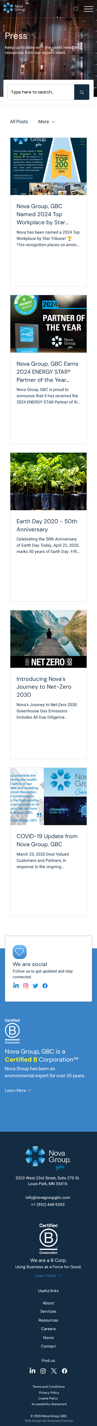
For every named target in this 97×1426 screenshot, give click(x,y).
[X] (53, 1370)
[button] (76, 9)
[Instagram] (25, 985)
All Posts (19, 122)
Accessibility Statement (49, 1404)
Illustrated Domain (60, 1420)
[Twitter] (35, 985)
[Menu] (88, 9)
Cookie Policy (48, 1398)
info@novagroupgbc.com (48, 1197)
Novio (48, 1337)
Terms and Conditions (49, 1387)
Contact (48, 1346)
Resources (48, 1320)
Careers (48, 1328)
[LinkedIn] (32, 1370)
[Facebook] (45, 985)
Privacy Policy (49, 1393)
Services (48, 1311)
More (43, 122)
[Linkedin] (16, 985)
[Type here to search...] (81, 92)
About (48, 1303)
